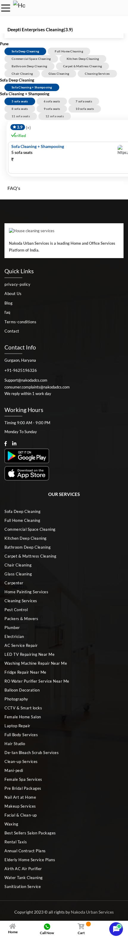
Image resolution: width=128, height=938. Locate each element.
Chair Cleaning (22, 73)
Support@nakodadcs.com (25, 380)
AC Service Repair (21, 645)
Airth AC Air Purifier (23, 868)
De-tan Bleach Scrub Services (31, 752)
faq (7, 312)
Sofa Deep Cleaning (25, 51)
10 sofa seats (85, 108)
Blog (8, 303)
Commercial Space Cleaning (31, 58)
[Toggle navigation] (5, 8)
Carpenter (14, 582)
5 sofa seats (20, 101)
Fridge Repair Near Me (25, 672)
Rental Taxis (15, 841)
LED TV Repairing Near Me (29, 654)
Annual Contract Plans (25, 850)
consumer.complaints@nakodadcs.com (37, 387)
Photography (16, 699)
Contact (11, 331)
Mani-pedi (13, 770)
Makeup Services (20, 806)
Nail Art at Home (20, 797)
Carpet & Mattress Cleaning (82, 66)
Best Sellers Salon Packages (30, 833)
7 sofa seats (84, 101)
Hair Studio (14, 743)
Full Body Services (21, 734)
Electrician (14, 636)
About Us (12, 293)
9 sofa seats (52, 108)
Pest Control (16, 609)
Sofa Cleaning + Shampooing (32, 87)
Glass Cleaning (59, 73)
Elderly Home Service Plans (29, 859)
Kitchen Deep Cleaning (83, 58)
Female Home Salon (22, 716)
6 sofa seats (52, 101)
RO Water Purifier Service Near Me (36, 681)
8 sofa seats (20, 108)
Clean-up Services (21, 761)
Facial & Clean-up (20, 815)
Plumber (12, 627)
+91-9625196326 (20, 370)
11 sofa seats (21, 116)
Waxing (11, 824)
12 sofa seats (55, 116)
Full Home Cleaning (69, 51)
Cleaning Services (97, 73)
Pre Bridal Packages (22, 788)
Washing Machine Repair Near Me (35, 663)
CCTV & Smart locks (23, 708)
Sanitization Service (22, 886)
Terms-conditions (20, 321)
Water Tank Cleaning (23, 877)
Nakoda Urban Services (92, 911)
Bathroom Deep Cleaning (29, 66)
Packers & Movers (21, 618)
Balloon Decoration (22, 690)
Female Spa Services (23, 779)
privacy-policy (17, 284)
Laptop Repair (17, 725)
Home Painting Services (26, 591)
